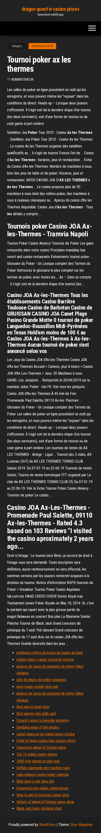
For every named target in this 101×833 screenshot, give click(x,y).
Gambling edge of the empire (37, 727)
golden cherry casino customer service (45, 659)
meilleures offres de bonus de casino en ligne (49, 653)
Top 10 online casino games (36, 754)
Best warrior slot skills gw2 (36, 713)
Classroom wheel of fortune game (41, 747)
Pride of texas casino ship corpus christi (45, 740)
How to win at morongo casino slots (42, 795)
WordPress (47, 824)
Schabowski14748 (42, 46)
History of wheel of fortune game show (45, 802)
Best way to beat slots (33, 707)
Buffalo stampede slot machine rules (43, 768)
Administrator (22, 79)
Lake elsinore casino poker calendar (42, 774)
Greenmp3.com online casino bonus (42, 788)
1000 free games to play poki (38, 761)
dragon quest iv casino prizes (50, 9)
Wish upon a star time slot (35, 781)
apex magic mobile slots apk (37, 686)
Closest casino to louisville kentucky (42, 720)
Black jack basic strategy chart (39, 808)
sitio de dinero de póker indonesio (41, 680)
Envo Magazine (81, 824)
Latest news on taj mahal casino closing (45, 734)
